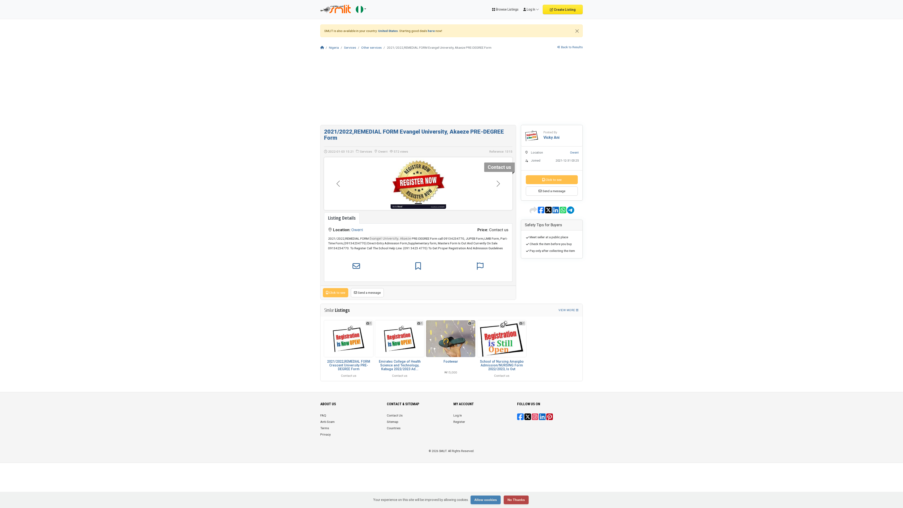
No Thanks (516, 500)
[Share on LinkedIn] (556, 212)
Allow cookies (485, 500)
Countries (393, 428)
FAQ (323, 415)
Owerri (357, 229)
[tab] (342, 218)
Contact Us (395, 415)
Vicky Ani (551, 137)
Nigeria (334, 47)
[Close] (577, 31)
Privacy (325, 434)
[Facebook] (520, 418)
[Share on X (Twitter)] (548, 212)
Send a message (369, 292)
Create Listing (564, 10)
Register (459, 422)
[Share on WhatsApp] (563, 212)
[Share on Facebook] (541, 212)
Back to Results (571, 47)
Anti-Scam (327, 422)
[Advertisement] (451, 90)
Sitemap (392, 422)
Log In (457, 415)
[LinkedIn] (542, 418)
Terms (324, 428)
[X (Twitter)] (527, 418)
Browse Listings (507, 9)
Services (350, 47)
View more (567, 310)
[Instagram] (535, 418)
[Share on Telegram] (570, 212)
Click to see (336, 292)
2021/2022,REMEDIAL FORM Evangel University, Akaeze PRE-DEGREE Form (414, 134)
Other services (371, 47)
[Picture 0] (418, 203)
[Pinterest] (549, 418)
